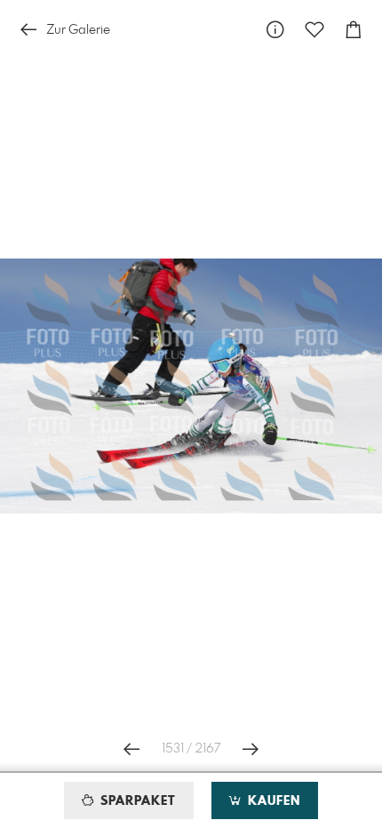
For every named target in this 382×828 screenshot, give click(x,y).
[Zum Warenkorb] (353, 30)
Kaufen (271, 801)
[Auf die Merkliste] (314, 30)
